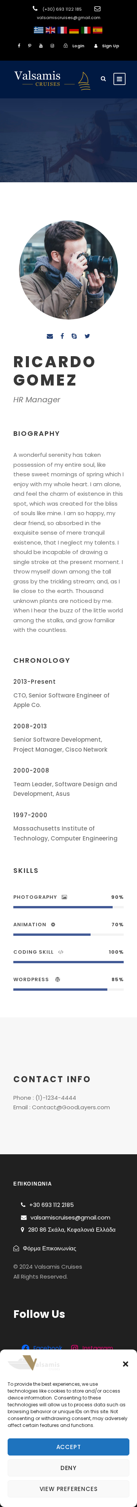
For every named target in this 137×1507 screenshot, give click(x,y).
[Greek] (38, 30)
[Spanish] (97, 30)
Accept (68, 1447)
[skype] (74, 336)
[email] (50, 336)
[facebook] (19, 46)
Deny (68, 1468)
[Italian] (86, 30)
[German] (74, 30)
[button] (125, 1364)
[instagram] (52, 46)
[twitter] (87, 336)
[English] (50, 30)
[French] (62, 30)
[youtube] (41, 46)
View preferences (69, 1489)
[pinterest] (29, 46)
